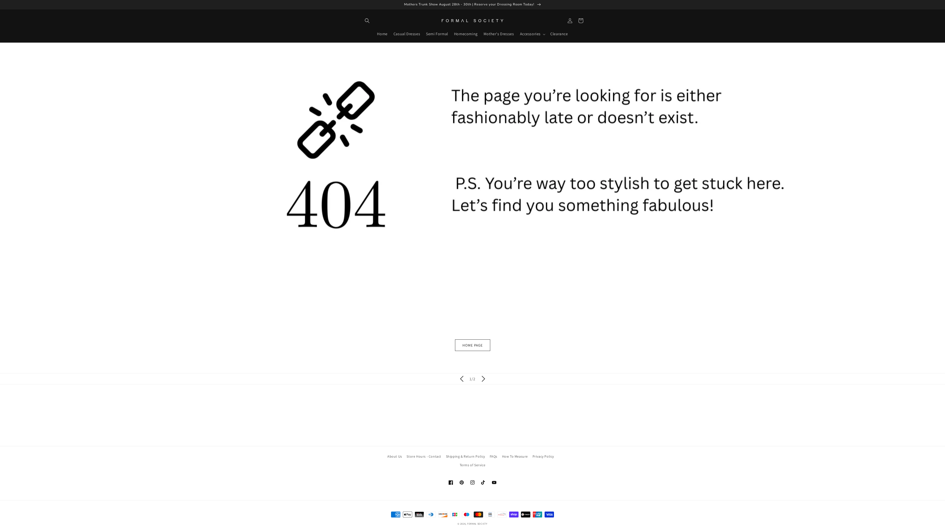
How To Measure (515, 456)
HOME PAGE (472, 345)
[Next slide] (483, 378)
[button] (367, 20)
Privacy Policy (543, 456)
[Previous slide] (461, 378)
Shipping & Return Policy (465, 456)
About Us (394, 456)
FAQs (493, 456)
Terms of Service (473, 465)
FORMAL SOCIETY (477, 523)
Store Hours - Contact (424, 456)
